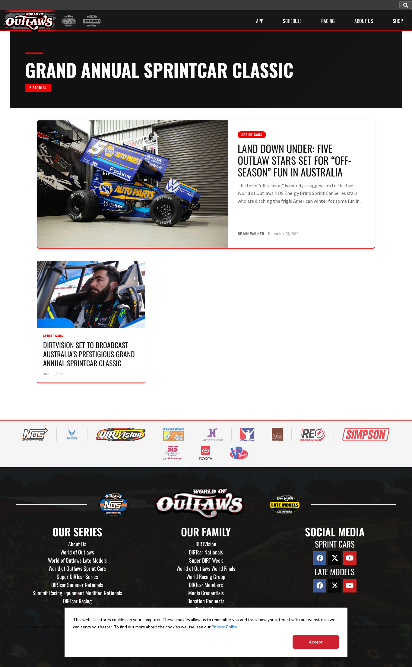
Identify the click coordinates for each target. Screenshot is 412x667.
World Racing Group (205, 576)
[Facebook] (319, 558)
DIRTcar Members (206, 585)
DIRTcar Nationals (206, 552)
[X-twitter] (334, 558)
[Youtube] (350, 558)
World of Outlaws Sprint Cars (77, 568)
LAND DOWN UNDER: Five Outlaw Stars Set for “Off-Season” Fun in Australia (294, 160)
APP (259, 20)
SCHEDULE (292, 20)
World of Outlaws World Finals (205, 568)
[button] (405, 5)
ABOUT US (363, 20)
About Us (77, 544)
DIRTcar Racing (77, 601)
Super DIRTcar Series (77, 576)
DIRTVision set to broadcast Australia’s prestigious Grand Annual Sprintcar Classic (89, 353)
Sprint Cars (251, 134)
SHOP (398, 20)
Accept (316, 641)
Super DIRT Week (206, 560)
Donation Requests (205, 601)
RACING (328, 20)
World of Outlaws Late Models (77, 560)
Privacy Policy (224, 626)
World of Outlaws (77, 552)
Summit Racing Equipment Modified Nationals (77, 593)
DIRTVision (205, 544)
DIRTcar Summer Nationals (77, 585)
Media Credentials (206, 593)
